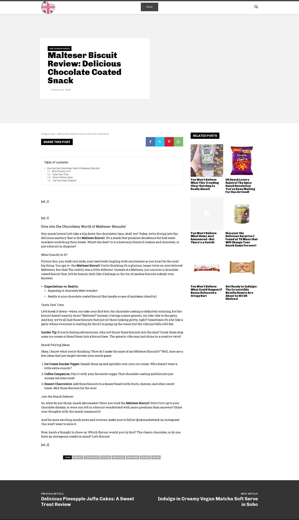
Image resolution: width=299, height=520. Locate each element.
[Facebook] (150, 141)
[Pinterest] (169, 141)
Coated (105, 457)
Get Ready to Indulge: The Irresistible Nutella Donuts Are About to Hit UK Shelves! (241, 293)
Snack (155, 457)
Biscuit (78, 457)
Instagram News (60, 48)
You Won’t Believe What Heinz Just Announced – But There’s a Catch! (204, 237)
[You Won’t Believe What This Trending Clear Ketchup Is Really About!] (207, 160)
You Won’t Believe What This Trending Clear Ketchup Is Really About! (205, 184)
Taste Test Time (60, 174)
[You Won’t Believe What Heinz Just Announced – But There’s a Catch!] (207, 214)
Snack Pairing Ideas (62, 177)
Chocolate (91, 457)
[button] (256, 6)
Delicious (118, 457)
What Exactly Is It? (61, 171)
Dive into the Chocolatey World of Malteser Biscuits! (73, 168)
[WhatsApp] (178, 141)
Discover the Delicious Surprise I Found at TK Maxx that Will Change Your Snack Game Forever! (241, 239)
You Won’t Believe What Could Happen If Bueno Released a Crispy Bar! (206, 291)
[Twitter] (159, 141)
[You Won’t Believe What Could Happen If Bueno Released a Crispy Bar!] (207, 267)
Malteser (132, 457)
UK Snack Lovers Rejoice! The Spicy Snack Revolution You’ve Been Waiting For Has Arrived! (240, 186)
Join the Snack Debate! (64, 180)
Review (145, 457)
